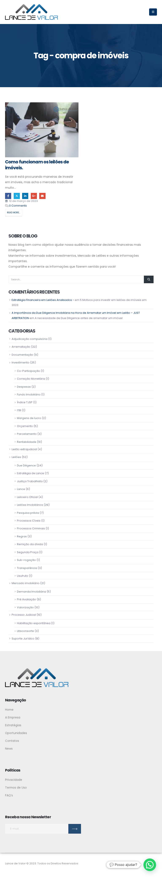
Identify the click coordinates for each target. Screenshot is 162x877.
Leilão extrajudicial (24, 449)
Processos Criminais (31, 528)
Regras (22, 536)
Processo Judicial (24, 615)
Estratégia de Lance (30, 473)
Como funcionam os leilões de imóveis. (37, 165)
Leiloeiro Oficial (27, 497)
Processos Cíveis (28, 521)
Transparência (27, 568)
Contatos (12, 741)
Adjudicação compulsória (29, 339)
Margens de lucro (29, 418)
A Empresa (12, 717)
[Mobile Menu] (153, 12)
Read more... (13, 212)
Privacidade (13, 780)
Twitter (17, 196)
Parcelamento (27, 434)
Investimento (20, 362)
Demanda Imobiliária (31, 592)
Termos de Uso (16, 787)
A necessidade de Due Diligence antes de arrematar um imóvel (79, 318)
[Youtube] (137, 863)
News (9, 748)
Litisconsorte (25, 631)
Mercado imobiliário (25, 583)
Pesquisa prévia (28, 513)
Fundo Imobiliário (28, 394)
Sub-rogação (26, 560)
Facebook (8, 196)
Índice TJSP (24, 402)
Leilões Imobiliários (30, 505)
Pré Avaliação (26, 599)
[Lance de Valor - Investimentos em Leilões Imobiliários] (31, 12)
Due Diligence (26, 465)
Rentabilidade (26, 442)
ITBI (19, 410)
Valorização (25, 607)
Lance (21, 489)
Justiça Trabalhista (30, 481)
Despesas (24, 387)
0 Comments (18, 205)
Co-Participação (28, 371)
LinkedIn (25, 196)
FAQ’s (9, 795)
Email (42, 196)
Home (9, 709)
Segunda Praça (27, 552)
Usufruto (22, 576)
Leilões (16, 457)
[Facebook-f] (121, 863)
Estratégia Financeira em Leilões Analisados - (43, 300)
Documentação (22, 355)
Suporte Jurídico (23, 639)
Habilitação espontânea (33, 623)
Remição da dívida (30, 544)
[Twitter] (129, 863)
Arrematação (21, 347)
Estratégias (13, 725)
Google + (34, 196)
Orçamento (25, 426)
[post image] (41, 129)
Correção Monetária (31, 379)
